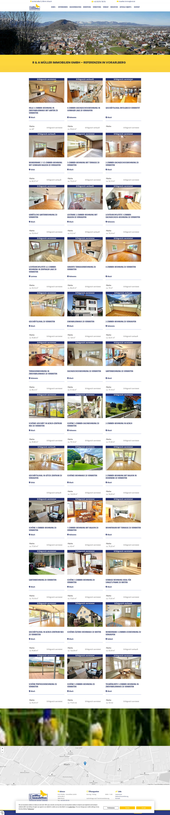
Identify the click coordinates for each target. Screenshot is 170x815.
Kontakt (137, 7)
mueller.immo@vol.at (127, 1)
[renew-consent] (2, 813)
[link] (53, 7)
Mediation (114, 7)
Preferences (111, 808)
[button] (85, 764)
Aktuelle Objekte (125, 7)
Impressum (118, 794)
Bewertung (87, 7)
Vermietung (97, 7)
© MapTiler (150, 784)
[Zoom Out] (2, 751)
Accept (144, 808)
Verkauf (106, 7)
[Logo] (36, 7)
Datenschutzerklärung (121, 796)
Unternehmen (63, 7)
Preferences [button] (31, 809)
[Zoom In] (2, 748)
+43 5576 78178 (99, 1)
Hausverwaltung (75, 7)
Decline (127, 808)
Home (53, 7)
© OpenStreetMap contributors (161, 784)
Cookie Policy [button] (71, 807)
